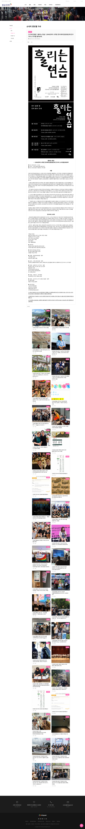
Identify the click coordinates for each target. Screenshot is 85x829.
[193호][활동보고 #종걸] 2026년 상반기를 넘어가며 (60, 328)
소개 (25, 4)
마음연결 (11, 25)
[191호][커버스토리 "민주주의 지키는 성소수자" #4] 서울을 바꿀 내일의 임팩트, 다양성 (60, 783)
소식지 (43, 15)
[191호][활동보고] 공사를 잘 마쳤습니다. (60, 734)
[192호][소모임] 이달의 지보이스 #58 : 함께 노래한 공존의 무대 (59, 665)
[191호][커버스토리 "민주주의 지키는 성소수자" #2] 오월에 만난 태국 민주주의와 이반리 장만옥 (60, 758)
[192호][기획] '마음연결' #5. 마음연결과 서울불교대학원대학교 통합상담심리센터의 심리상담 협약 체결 (41, 685)
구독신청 (12, 38)
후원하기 (53, 821)
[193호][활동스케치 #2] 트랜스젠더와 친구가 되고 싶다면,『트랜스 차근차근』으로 (60, 403)
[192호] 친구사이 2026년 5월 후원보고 (59, 711)
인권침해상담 (57, 4)
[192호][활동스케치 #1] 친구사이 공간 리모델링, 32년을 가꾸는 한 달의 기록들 (40, 589)
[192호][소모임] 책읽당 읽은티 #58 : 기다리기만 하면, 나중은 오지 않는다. (40, 660)
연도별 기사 (47, 15)
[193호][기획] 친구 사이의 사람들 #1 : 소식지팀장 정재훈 (40, 447)
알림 (34, 4)
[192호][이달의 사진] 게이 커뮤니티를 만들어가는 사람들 (59, 520)
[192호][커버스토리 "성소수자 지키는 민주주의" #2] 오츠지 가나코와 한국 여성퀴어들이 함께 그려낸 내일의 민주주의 (41, 565)
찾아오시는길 (48, 821)
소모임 (16, 41)
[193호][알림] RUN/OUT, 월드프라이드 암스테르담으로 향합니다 (60, 496)
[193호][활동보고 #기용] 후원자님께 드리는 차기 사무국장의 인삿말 (41, 350)
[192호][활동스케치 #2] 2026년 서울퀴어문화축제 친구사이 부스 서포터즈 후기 (60, 593)
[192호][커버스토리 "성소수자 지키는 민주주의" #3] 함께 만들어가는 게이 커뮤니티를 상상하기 (59, 568)
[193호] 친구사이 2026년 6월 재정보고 (59, 473)
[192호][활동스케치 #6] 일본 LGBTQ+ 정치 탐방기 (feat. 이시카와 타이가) (59, 641)
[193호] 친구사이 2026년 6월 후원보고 (40, 494)
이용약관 (26, 821)
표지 (11, 30)
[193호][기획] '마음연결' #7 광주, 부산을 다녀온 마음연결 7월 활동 (60, 427)
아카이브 (50, 4)
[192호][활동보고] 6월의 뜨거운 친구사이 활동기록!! (41, 541)
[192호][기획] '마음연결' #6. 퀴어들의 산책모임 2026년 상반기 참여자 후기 (59, 688)
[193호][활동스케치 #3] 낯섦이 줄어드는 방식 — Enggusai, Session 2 (41, 424)
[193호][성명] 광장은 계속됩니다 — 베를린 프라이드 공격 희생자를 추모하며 (41, 517)
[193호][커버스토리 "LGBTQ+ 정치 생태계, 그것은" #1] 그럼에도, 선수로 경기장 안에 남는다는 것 (60, 352)
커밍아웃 (40, 4)
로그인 (75, 1)
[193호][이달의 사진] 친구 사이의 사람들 (41, 327)
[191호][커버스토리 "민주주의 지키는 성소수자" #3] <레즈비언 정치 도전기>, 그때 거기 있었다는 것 (40, 783)
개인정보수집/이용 (41, 821)
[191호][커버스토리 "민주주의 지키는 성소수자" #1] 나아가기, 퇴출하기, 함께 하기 (40, 758)
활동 (30, 4)
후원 (45, 4)
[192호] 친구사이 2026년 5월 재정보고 (40, 708)
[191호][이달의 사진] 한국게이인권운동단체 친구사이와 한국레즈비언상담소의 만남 (39, 732)
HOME (37, 15)
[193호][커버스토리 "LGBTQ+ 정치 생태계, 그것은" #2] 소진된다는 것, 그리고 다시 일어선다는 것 (41, 375)
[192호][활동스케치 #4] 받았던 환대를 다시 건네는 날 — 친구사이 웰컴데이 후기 (60, 617)
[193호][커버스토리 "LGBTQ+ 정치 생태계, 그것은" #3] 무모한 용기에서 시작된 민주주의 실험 (60, 377)
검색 (82, 1)
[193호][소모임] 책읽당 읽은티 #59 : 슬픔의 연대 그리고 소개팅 (59, 450)
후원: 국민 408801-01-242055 (6, 1)
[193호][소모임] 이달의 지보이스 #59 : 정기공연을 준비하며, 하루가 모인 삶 (40, 471)
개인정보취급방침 (33, 821)
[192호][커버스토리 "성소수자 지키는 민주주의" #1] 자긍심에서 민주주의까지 (60, 543)
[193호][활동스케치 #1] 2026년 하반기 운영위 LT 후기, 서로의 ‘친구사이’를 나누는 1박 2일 (41, 400)
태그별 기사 (13, 35)
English (67, 1)
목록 (29, 306)
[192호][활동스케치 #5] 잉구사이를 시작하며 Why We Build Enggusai (40, 637)
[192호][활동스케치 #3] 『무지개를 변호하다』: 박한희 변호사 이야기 (40, 613)
